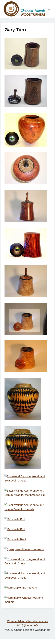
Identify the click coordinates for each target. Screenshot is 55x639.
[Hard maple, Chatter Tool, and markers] (27, 600)
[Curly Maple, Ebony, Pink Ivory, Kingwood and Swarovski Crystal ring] (27, 281)
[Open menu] (49, 9)
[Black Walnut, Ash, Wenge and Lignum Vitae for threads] (27, 507)
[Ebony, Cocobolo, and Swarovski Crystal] (27, 53)
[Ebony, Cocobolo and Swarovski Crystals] (27, 91)
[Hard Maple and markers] (27, 588)
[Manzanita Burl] (27, 519)
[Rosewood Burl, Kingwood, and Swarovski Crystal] (27, 478)
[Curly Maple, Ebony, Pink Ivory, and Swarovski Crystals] (27, 319)
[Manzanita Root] (27, 539)
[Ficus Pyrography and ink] (27, 447)
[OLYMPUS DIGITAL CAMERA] (27, 356)
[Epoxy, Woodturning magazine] (27, 549)
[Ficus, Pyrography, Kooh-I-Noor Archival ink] (27, 399)
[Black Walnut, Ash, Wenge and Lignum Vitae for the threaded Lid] (27, 493)
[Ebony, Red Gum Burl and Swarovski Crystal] (27, 130)
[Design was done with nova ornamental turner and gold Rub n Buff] (27, 168)
